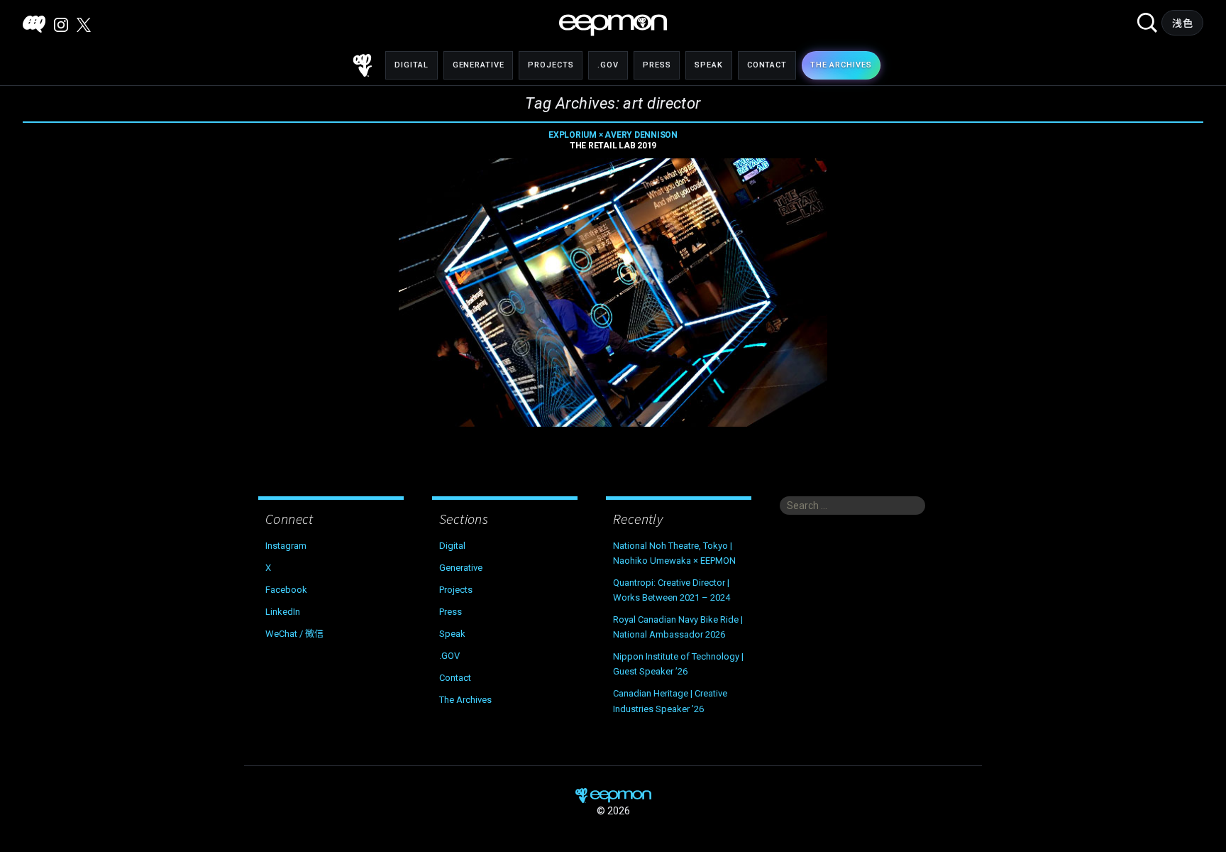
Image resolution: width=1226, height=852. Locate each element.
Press (656, 65)
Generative (478, 65)
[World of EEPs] (613, 25)
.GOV (608, 65)
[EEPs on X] (84, 25)
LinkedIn (282, 611)
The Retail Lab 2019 (613, 140)
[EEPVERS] (34, 24)
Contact (767, 65)
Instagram (285, 545)
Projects (550, 65)
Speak (708, 65)
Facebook (286, 589)
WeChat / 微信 (294, 633)
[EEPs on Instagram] (61, 25)
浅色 (1182, 23)
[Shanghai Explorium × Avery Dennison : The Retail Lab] (613, 292)
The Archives (465, 699)
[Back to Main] (363, 65)
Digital (411, 65)
